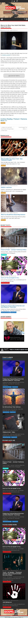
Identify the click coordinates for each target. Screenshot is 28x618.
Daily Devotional (6, 412)
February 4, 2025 (5, 276)
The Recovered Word (5, 282)
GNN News (3, 122)
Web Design (7, 617)
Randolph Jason (15, 30)
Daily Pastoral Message (5, 312)
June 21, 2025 (4, 247)
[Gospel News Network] (2, 19)
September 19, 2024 (6, 185)
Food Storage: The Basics (23, 128)
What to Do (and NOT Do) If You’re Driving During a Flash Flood (7, 129)
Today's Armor (13, 312)
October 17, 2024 (7, 600)
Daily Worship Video (6, 437)
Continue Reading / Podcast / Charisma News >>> (14, 119)
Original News (3, 254)
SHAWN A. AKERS (6, 55)
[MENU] (27, 19)
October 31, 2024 (5, 157)
